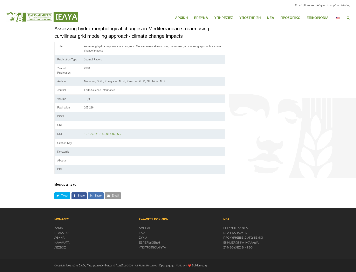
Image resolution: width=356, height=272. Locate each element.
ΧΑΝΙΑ (58, 228)
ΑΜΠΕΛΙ (144, 228)
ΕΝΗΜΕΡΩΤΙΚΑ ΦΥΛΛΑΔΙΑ (241, 242)
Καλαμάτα (333, 5)
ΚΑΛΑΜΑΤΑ (61, 242)
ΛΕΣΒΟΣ (60, 247)
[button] (62, 195)
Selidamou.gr (199, 265)
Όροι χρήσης (166, 265)
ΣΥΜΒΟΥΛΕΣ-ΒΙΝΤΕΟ (238, 247)
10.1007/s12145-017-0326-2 (103, 133)
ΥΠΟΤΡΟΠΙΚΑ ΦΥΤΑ (152, 247)
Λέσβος (345, 5)
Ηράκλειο (309, 5)
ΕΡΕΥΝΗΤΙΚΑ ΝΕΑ (235, 228)
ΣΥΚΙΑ (143, 237)
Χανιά (298, 5)
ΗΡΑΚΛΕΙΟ (61, 232)
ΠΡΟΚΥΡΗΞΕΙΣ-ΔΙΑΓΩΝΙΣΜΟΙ (243, 237)
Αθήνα (321, 5)
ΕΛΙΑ (142, 232)
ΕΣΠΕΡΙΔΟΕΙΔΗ (149, 242)
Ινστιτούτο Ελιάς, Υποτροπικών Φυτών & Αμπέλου (96, 265)
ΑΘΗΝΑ (59, 237)
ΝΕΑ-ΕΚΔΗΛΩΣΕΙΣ (235, 232)
